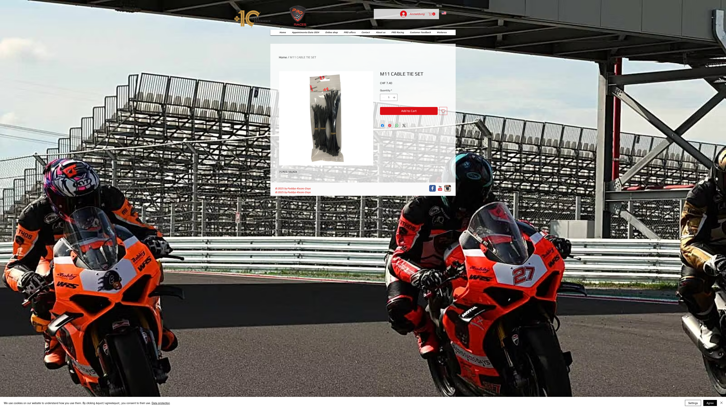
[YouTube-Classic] (440, 188)
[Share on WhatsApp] (397, 125)
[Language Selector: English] (447, 13)
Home (283, 57)
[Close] (721, 403)
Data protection (161, 403)
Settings (693, 403)
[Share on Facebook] (382, 125)
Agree (710, 403)
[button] (432, 14)
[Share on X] (404, 125)
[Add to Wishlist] (443, 111)
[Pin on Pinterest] (389, 125)
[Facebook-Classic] (432, 188)
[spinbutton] (388, 97)
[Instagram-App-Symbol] (447, 188)
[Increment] (394, 97)
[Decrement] (383, 97)
